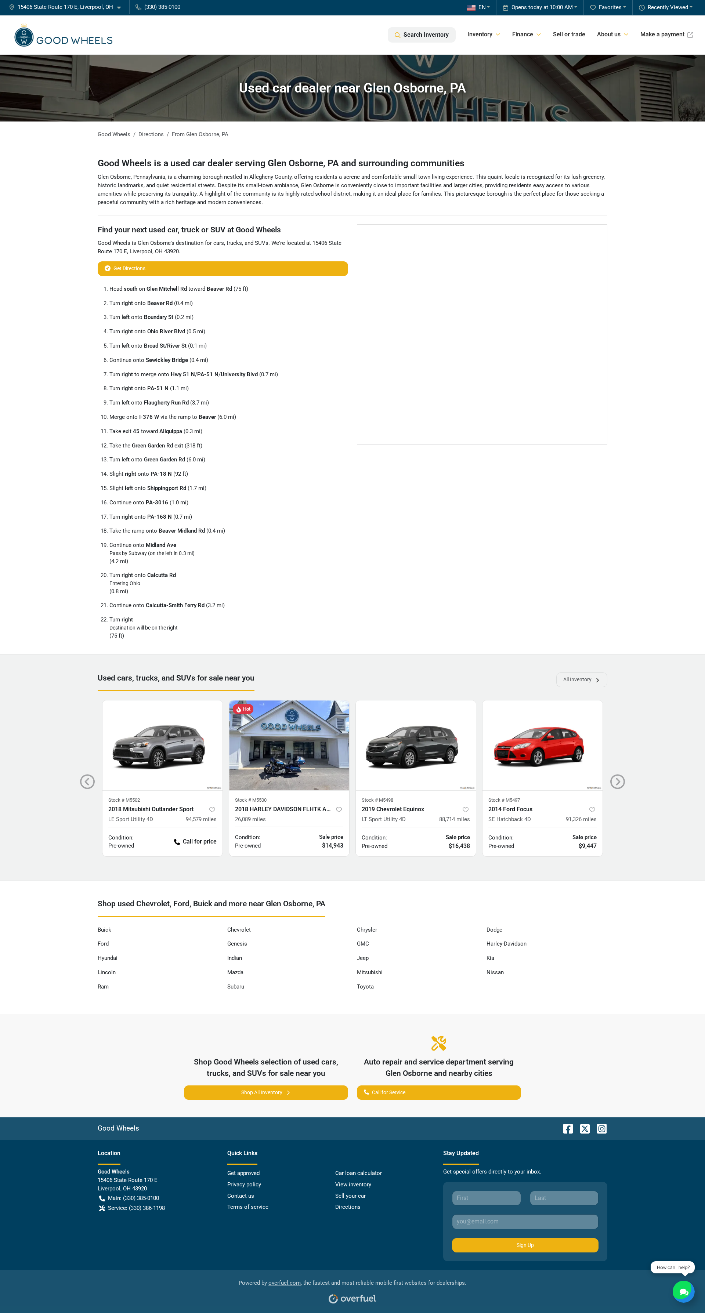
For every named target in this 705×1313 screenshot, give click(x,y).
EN (482, 7)
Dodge (494, 929)
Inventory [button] (479, 34)
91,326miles (581, 819)
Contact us (240, 1196)
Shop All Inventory (261, 1092)
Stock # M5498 (377, 800)
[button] (68, 7)
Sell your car (350, 1196)
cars (218, 243)
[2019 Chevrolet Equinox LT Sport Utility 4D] (416, 745)
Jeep (363, 958)
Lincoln (107, 972)
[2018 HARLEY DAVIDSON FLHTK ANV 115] (289, 745)
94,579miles (201, 819)
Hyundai (108, 958)
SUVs (261, 243)
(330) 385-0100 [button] (162, 7)
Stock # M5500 (251, 800)
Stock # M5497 (504, 800)
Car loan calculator (358, 1173)
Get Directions (129, 268)
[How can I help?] (684, 1292)
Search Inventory (426, 34)
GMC (363, 943)
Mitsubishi (370, 972)
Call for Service (388, 1092)
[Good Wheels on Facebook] (565, 1128)
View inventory (353, 1184)
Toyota (365, 986)
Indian (234, 958)
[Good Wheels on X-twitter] (582, 1128)
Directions (348, 1207)
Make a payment (662, 34)
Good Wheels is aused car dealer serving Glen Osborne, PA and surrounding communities (281, 163)
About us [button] (609, 34)
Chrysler (367, 929)
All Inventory (577, 679)
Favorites (610, 7)
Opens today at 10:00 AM (542, 7)
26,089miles (250, 819)
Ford (103, 943)
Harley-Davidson (507, 943)
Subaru (235, 986)
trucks (234, 243)
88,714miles (454, 819)
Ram (103, 986)
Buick (104, 929)
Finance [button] (522, 34)
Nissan (495, 972)
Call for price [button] (200, 841)
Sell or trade (569, 34)
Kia (490, 958)
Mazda (235, 972)
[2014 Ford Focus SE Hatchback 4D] (542, 745)
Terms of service (247, 1207)
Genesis (237, 943)
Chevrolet (239, 929)
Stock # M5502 (124, 800)
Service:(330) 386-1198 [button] (136, 1208)
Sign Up (525, 1245)
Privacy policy (244, 1184)
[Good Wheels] (63, 35)
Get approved (243, 1173)
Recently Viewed (668, 7)
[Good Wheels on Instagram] (598, 1128)
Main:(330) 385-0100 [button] (133, 1198)
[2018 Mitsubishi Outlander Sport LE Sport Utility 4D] (162, 745)
